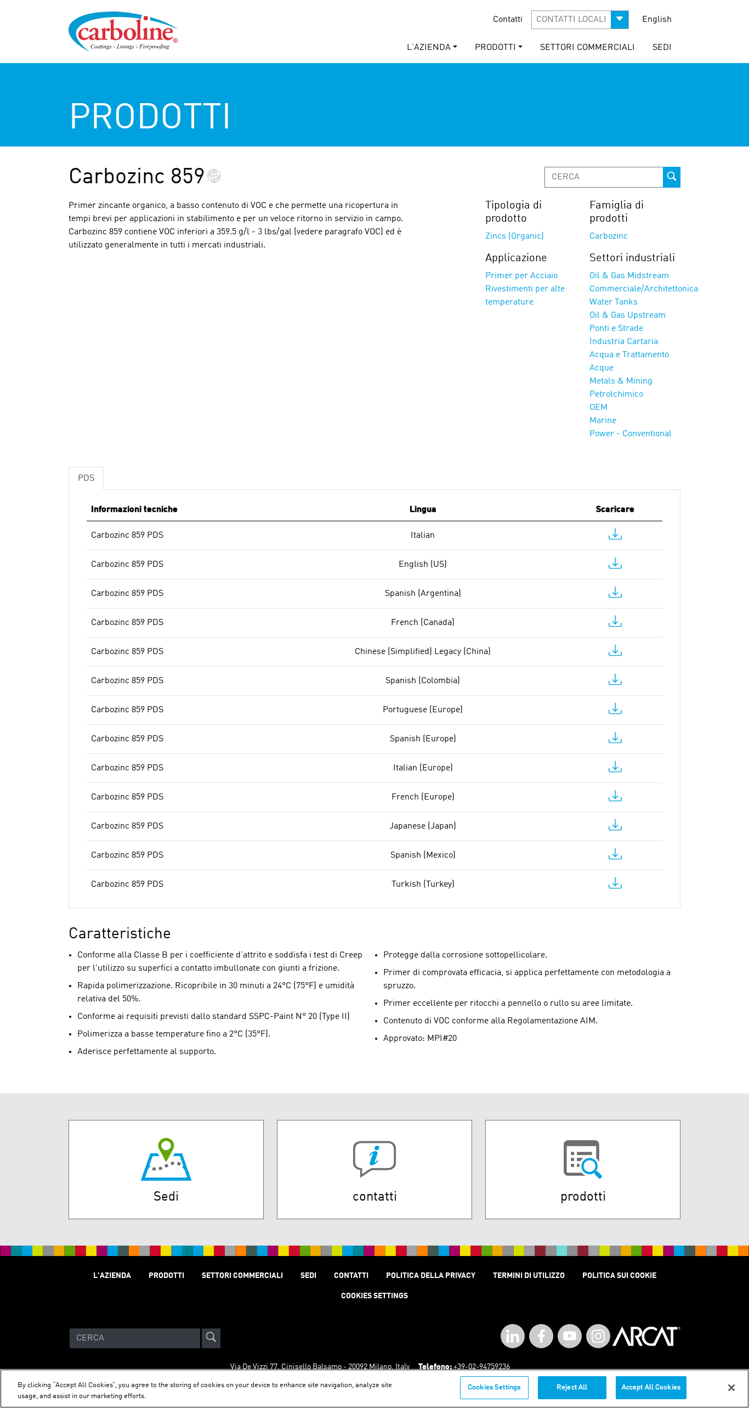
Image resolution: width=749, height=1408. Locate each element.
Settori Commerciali (587, 47)
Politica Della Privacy (430, 1276)
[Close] (731, 1388)
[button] (580, 19)
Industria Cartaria (623, 341)
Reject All (572, 1387)
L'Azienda (112, 1276)
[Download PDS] (615, 536)
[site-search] (211, 1338)
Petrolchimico (616, 394)
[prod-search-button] (671, 177)
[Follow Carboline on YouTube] (570, 1336)
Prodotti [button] (495, 47)
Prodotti (166, 1276)
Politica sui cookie (619, 1276)
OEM (598, 407)
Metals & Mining (620, 381)
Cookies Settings (494, 1387)
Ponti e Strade (616, 328)
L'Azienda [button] (429, 47)
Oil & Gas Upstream (627, 315)
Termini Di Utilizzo (529, 1276)
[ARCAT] (646, 1338)
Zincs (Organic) (514, 236)
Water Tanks (613, 302)
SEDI (662, 47)
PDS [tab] (86, 478)
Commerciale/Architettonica (643, 289)
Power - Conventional (630, 434)
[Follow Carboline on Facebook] (541, 1336)
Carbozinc (608, 236)
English (657, 19)
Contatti (508, 19)
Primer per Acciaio (521, 276)
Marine (602, 420)
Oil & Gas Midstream (629, 276)
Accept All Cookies (651, 1387)
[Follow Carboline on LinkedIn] (513, 1336)
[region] (374, 1388)
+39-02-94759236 (481, 1367)
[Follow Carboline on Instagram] (598, 1336)
